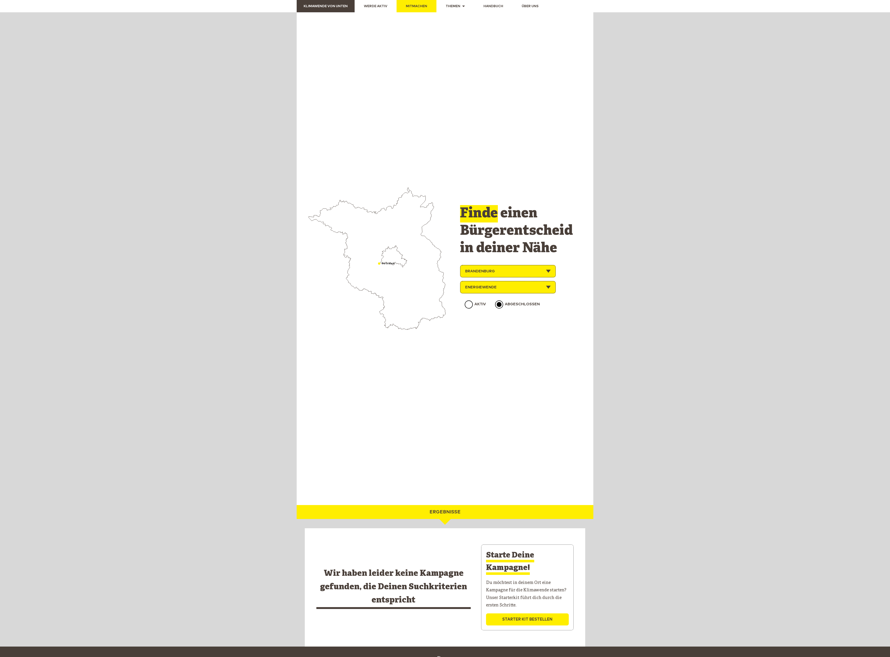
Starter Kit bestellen (527, 620)
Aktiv (480, 304)
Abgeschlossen (522, 304)
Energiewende (481, 287)
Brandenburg (480, 271)
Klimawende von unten (326, 6)
